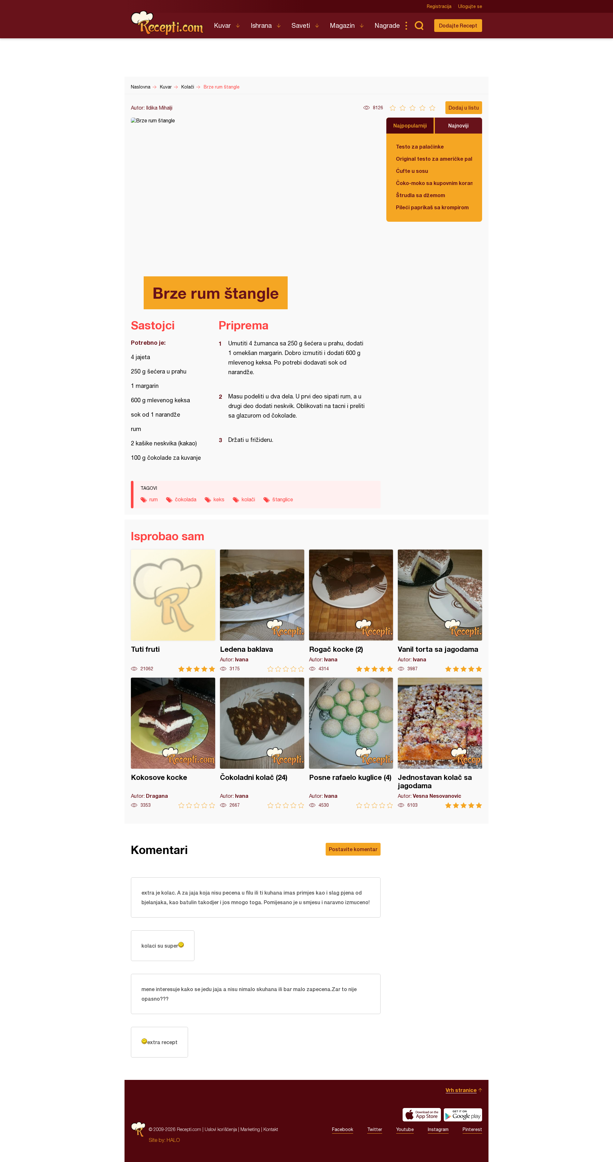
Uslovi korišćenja (221, 1129)
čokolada (185, 499)
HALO (173, 1140)
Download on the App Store (422, 1114)
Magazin (342, 25)
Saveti (300, 25)
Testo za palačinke (420, 146)
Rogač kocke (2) (351, 611)
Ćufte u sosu (412, 171)
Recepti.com (167, 23)
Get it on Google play (463, 1114)
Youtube (405, 1129)
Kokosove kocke (173, 743)
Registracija (439, 6)
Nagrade (387, 25)
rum (153, 499)
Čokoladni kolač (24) (262, 743)
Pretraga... (418, 25)
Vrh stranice (461, 1090)
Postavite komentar (353, 849)
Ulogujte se (470, 6)
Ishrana (261, 25)
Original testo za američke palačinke (434, 159)
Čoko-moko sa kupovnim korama (434, 183)
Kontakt (270, 1129)
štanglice (282, 499)
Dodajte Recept (458, 25)
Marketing (250, 1129)
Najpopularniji (410, 125)
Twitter (374, 1129)
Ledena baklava (262, 611)
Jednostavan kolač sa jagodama (440, 743)
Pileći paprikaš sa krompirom (432, 207)
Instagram (438, 1129)
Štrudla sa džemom (420, 195)
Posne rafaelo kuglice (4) (351, 743)
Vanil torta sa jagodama (440, 611)
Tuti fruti (173, 611)
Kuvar (222, 25)
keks (219, 499)
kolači (248, 499)
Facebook (342, 1129)
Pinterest (472, 1129)
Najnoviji (458, 125)
